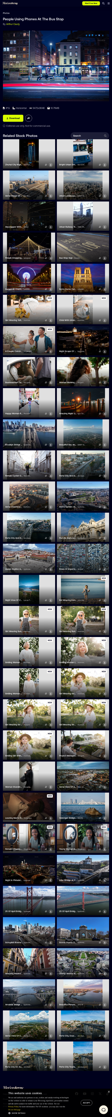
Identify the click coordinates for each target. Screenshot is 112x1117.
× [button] (109, 1092)
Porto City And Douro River (18, 538)
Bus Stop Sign (66, 258)
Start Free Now (91, 3)
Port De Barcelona (68, 538)
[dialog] (56, 1103)
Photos (6, 13)
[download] (51, 165)
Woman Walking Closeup (71, 382)
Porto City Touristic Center (72, 1067)
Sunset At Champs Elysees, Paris (21, 289)
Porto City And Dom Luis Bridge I (74, 476)
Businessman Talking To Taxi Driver (22, 382)
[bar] (108, 3)
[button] (39, 1113)
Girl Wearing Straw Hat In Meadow (75, 724)
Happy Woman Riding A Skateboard (22, 413)
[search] (103, 3)
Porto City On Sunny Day (17, 1067)
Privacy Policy (13, 1107)
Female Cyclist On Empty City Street (22, 476)
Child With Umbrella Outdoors (73, 320)
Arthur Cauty (13, 24)
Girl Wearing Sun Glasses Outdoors (22, 631)
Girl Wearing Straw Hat (70, 693)
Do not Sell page (14, 1110)
